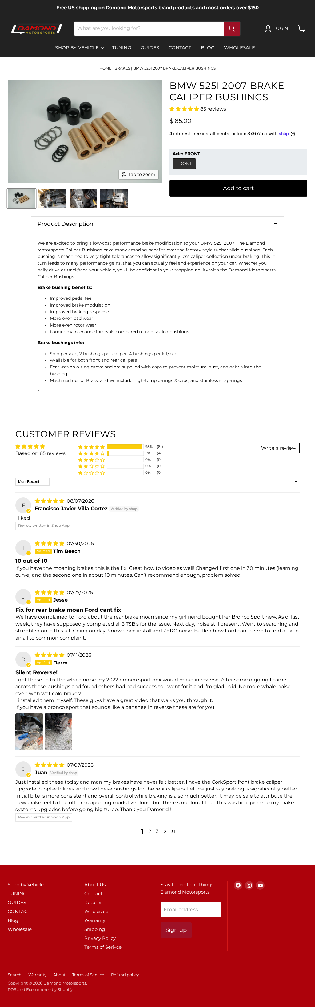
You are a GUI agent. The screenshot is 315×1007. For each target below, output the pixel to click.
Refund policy (125, 974)
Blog (208, 48)
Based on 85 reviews (40, 453)
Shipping (94, 929)
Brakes (122, 68)
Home (105, 68)
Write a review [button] (278, 448)
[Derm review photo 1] (29, 731)
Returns (93, 902)
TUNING (121, 48)
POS (12, 989)
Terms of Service (88, 974)
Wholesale (239, 48)
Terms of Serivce (103, 947)
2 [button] (149, 831)
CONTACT (180, 48)
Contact (93, 893)
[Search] (232, 29)
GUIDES (150, 48)
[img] (50, 501)
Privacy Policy (100, 938)
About (59, 974)
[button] (184, 109)
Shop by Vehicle (77, 48)
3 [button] (157, 831)
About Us (95, 884)
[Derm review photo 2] (58, 731)
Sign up (176, 930)
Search (15, 974)
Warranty (94, 920)
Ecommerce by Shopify (49, 989)
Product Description (65, 224)
